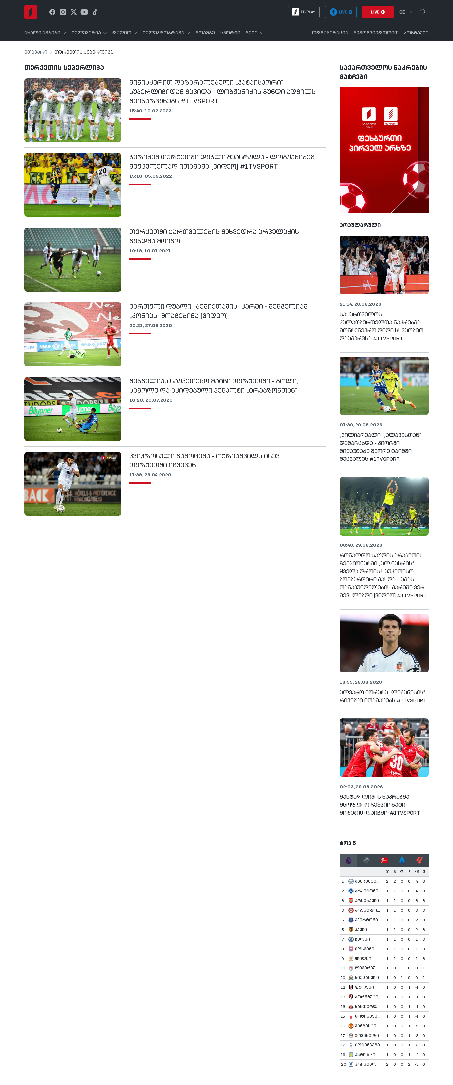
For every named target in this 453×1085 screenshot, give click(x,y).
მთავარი (35, 52)
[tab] (348, 860)
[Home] (30, 12)
